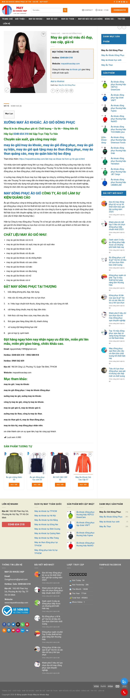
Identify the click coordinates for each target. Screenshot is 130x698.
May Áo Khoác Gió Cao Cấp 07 (83, 478)
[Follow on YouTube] (13, 630)
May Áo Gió (52, 19)
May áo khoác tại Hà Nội (45, 515)
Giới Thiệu (20, 19)
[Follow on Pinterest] (124, 2)
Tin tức (121, 19)
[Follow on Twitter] (119, 2)
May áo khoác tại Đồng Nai (46, 524)
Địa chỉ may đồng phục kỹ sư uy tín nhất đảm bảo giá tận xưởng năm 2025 (116, 207)
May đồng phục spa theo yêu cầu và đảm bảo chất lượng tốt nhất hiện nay (117, 353)
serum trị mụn (105, 613)
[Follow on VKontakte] (27, 630)
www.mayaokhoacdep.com (16, 602)
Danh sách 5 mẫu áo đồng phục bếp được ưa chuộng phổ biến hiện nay (117, 243)
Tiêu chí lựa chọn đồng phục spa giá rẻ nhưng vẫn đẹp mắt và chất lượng (117, 372)
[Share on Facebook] (53, 91)
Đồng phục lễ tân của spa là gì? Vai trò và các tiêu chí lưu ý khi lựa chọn (116, 299)
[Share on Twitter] (57, 91)
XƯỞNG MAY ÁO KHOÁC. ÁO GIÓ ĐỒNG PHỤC (39, 122)
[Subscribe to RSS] (4, 630)
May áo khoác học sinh (111, 60)
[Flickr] (18, 630)
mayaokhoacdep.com (70, 63)
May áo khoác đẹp (41, 695)
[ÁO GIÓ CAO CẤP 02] (60, 463)
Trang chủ (55, 33)
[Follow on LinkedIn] (9, 630)
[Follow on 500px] (127, 2)
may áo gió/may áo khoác (23, 145)
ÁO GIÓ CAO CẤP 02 (60, 478)
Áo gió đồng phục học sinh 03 (37, 478)
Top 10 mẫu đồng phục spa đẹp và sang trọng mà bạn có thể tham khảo (117, 334)
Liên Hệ (6, 24)
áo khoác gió (75, 69)
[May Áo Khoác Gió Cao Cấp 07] (83, 463)
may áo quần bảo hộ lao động (49, 153)
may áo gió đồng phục (59, 145)
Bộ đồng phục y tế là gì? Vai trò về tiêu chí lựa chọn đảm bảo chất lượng (117, 261)
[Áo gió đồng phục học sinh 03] (37, 463)
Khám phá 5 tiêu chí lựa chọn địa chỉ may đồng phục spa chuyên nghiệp (117, 317)
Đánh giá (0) (16, 106)
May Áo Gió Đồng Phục (112, 50)
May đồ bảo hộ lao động (90, 19)
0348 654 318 (21, 133)
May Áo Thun (67, 19)
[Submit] (65, 10)
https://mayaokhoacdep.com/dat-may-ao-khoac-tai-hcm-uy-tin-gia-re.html (52, 159)
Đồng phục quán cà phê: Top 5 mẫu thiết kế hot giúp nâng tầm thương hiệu (117, 280)
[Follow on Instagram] (117, 2)
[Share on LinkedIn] (71, 91)
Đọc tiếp (14, 484)
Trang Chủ (7, 19)
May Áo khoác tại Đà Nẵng (46, 520)
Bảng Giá (109, 19)
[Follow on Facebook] (114, 2)
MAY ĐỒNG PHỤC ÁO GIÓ (22, 193)
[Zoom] (7, 90)
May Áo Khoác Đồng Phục (112, 55)
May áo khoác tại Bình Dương (47, 529)
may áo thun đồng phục (64, 149)
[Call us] (22, 624)
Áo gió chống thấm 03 (14, 478)
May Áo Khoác (36, 19)
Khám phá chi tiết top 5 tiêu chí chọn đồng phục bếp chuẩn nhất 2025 (117, 226)
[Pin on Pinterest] (66, 91)
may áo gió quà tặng (31, 149)
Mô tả (6, 106)
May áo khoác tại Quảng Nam (47, 533)
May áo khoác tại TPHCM (45, 511)
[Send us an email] (121, 2)
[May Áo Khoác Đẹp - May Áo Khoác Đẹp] (14, 10)
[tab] (6, 105)
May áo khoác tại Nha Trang (46, 538)
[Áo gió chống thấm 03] (14, 463)
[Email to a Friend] (62, 91)
